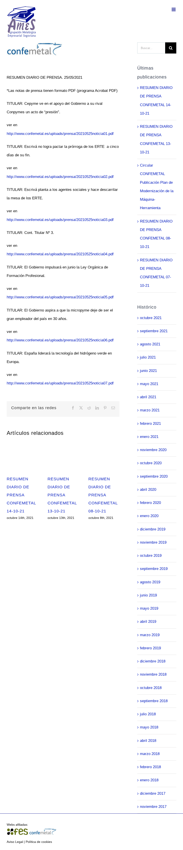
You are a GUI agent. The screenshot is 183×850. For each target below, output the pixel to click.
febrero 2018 (150, 767)
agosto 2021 (150, 344)
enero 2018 (149, 780)
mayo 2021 (149, 384)
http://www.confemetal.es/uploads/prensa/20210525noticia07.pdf (60, 383)
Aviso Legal (15, 842)
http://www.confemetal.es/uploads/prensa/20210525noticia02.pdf (60, 177)
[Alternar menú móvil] (174, 9)
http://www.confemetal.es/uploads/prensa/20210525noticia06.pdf (60, 340)
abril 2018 (148, 741)
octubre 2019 (151, 555)
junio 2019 (148, 595)
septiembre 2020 (154, 476)
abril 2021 (148, 397)
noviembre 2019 (153, 542)
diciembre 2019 (152, 529)
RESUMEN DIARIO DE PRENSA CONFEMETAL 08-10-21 (103, 495)
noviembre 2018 (153, 674)
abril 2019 (148, 621)
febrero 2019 (150, 648)
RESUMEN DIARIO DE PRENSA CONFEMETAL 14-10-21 (21, 495)
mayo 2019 (149, 608)
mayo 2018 (149, 727)
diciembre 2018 (152, 661)
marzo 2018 (150, 754)
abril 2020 (148, 489)
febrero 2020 (150, 503)
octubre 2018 (151, 688)
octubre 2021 (151, 318)
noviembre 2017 (153, 807)
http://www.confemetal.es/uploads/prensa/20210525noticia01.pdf (60, 134)
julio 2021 (148, 357)
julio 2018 (148, 714)
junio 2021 (148, 371)
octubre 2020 (151, 463)
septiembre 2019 (154, 569)
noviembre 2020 (153, 450)
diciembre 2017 (152, 793)
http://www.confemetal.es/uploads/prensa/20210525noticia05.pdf (60, 297)
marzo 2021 (150, 410)
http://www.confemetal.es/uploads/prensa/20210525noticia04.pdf (60, 254)
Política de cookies (39, 842)
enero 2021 (149, 437)
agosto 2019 (150, 582)
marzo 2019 (150, 635)
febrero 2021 (150, 423)
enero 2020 (149, 516)
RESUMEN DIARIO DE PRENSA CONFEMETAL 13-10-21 (62, 495)
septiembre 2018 (154, 701)
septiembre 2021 (154, 331)
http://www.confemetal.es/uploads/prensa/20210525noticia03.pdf (60, 220)
